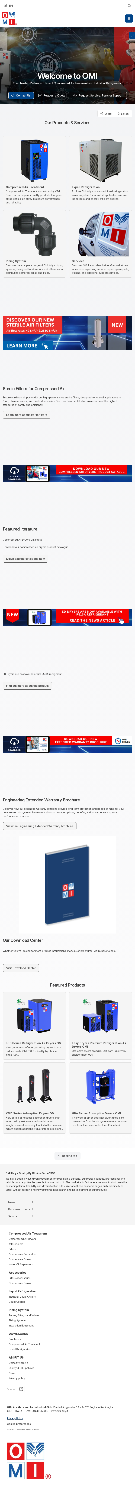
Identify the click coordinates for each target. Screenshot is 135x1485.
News (12, 1373)
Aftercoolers (16, 1243)
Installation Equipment (21, 1325)
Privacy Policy (15, 1418)
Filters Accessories (20, 1277)
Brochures (15, 1339)
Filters (12, 1249)
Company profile (18, 1362)
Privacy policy (17, 1378)
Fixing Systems (17, 1320)
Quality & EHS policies (21, 1367)
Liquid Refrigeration (20, 1349)
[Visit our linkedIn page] (21, 1389)
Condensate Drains (20, 1259)
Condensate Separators (23, 1254)
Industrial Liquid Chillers (22, 1296)
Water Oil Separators (21, 1264)
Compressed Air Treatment (24, 1344)
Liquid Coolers (17, 1301)
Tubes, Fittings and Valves (24, 1315)
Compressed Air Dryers (22, 1238)
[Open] (129, 18)
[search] (129, 6)
